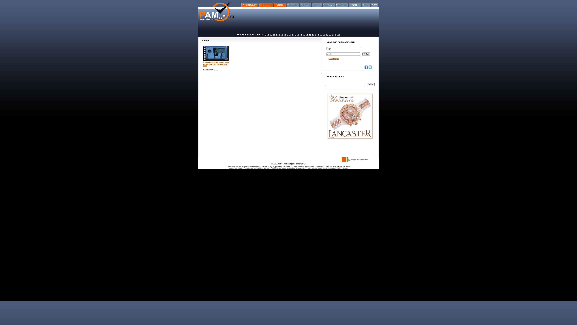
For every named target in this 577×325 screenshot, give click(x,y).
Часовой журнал (329, 5)
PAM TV (374, 5)
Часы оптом (317, 5)
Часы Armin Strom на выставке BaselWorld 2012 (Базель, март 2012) (216, 64)
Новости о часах (355, 4)
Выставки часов (342, 5)
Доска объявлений (265, 5)
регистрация (333, 59)
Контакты (366, 5)
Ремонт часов (305, 5)
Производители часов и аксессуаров (249, 4)
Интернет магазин (280, 4)
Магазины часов (293, 5)
